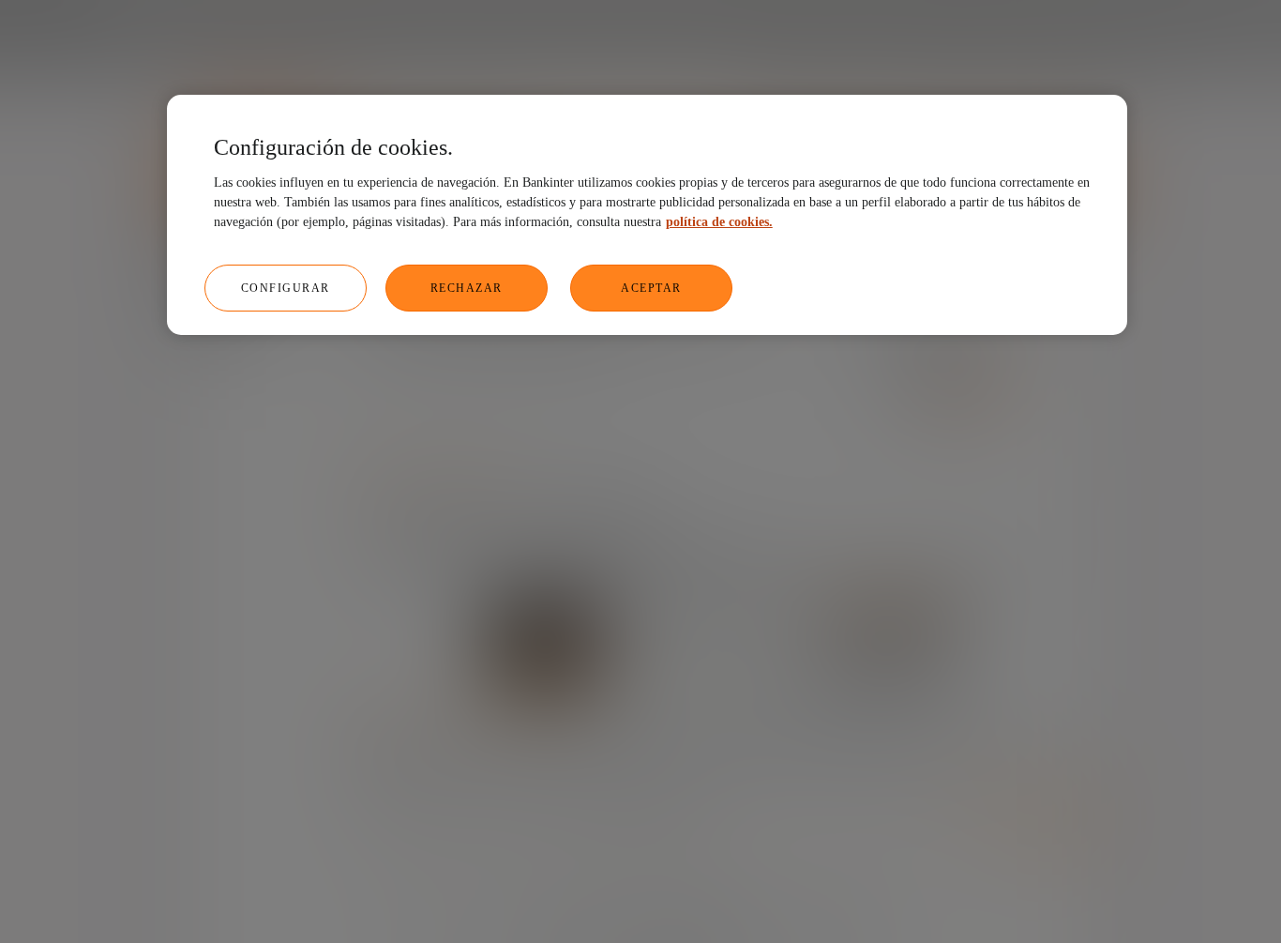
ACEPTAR (651, 288)
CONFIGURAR (285, 288)
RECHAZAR (466, 288)
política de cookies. (719, 222)
